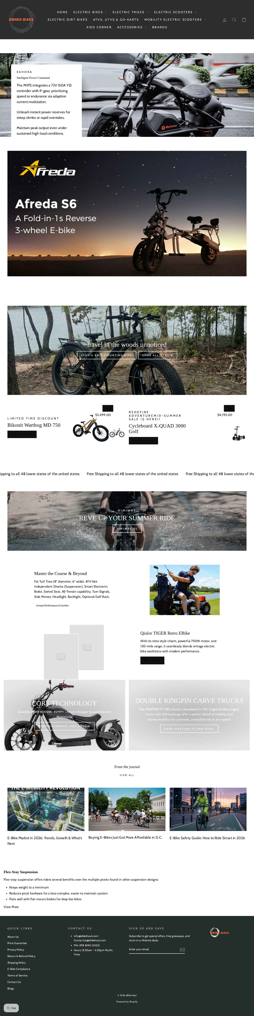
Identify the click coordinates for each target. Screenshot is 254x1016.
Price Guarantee (17, 943)
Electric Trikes (129, 12)
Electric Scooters (174, 12)
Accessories (130, 27)
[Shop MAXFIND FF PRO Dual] (189, 715)
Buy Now (152, 660)
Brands (159, 27)
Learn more (22, 434)
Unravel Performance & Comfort (52, 605)
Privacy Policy (15, 949)
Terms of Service (17, 975)
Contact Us (14, 982)
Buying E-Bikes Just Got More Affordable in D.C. (125, 837)
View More (12, 907)
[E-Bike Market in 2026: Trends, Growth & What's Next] (45, 809)
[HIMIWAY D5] (127, 521)
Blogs (10, 988)
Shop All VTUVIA (157, 355)
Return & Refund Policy (21, 956)
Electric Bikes (88, 12)
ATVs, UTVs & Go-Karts (116, 19)
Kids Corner (99, 27)
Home (62, 12)
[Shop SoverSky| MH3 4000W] (64, 715)
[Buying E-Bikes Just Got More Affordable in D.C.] (127, 809)
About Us (13, 936)
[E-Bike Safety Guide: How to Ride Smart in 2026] (208, 809)
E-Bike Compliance (18, 969)
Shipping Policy (16, 962)
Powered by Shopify (127, 1001)
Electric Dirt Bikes (68, 19)
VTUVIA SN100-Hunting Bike (106, 355)
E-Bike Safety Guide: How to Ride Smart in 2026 (207, 838)
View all (127, 775)
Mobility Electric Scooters (173, 19)
